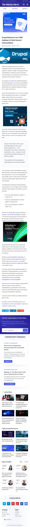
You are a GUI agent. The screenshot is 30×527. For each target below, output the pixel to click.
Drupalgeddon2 (6, 279)
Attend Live (8, 361)
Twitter (12, 304)
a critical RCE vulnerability (13, 214)
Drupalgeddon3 (17, 279)
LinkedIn (18, 304)
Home (4, 8)
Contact (3, 516)
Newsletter (15, 8)
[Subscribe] (25, 330)
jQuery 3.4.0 (5, 131)
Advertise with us (6, 514)
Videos (21, 461)
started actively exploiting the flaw (15, 259)
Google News (5, 304)
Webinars (24, 8)
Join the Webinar (9, 384)
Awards (16, 514)
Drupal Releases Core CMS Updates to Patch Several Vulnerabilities (12, 40)
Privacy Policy (18, 516)
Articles (26, 461)
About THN (4, 512)
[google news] (25, 503)
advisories (14, 81)
